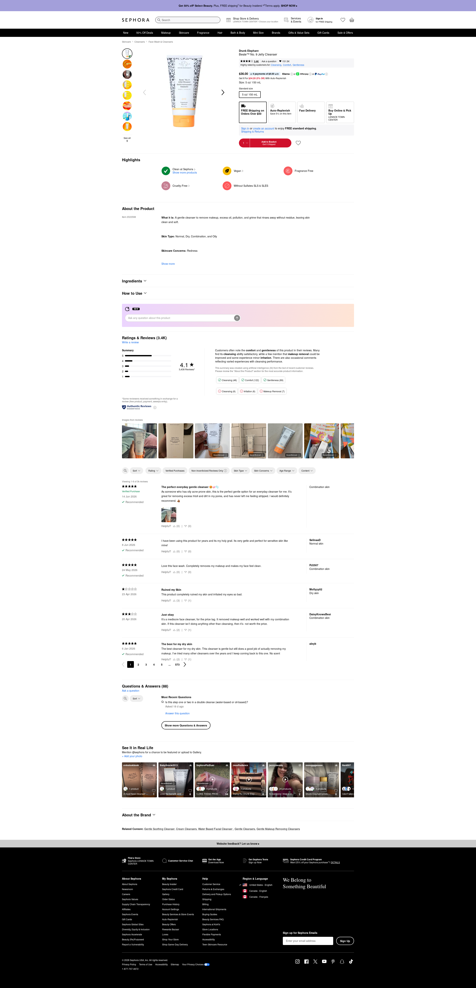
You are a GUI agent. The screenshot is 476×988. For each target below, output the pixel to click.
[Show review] (139, 440)
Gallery (165, 894)
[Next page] (184, 664)
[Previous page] (123, 664)
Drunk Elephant (249, 50)
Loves (165, 934)
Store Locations (210, 929)
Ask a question (269, 61)
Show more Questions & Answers (186, 725)
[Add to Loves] (298, 143)
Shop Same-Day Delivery (175, 944)
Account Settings (170, 909)
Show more (168, 263)
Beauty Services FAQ (212, 919)
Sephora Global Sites (133, 924)
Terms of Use (145, 964)
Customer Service (211, 884)
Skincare (184, 32)
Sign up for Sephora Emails (300, 933)
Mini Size (258, 32)
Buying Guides (209, 914)
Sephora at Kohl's (211, 924)
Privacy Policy (129, 964)
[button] (292, 74)
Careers (126, 894)
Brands (276, 32)
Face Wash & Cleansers (161, 41)
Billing (205, 904)
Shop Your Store (170, 939)
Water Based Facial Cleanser (215, 829)
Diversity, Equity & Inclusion (136, 929)
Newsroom (127, 889)
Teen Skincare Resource (214, 944)
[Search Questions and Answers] (125, 698)
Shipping (206, 899)
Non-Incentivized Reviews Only (207, 470)
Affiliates (126, 909)
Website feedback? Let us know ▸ (238, 843)
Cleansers (139, 41)
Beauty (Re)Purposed (133, 939)
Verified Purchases (174, 470)
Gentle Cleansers (245, 829)
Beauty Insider (169, 884)
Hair (220, 32)
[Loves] (342, 20)
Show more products (185, 172)
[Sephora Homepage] (135, 20)
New (125, 32)
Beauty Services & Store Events (178, 914)
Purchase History (170, 904)
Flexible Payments (211, 934)
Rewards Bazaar (170, 929)
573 (177, 664)
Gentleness (298, 64)
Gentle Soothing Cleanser (159, 829)
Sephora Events (130, 914)
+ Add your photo (132, 756)
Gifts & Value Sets (298, 32)
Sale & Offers (345, 32)
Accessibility (208, 939)
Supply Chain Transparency (136, 904)
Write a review (130, 342)
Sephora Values (130, 899)
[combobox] (187, 20)
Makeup (166, 32)
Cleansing (276, 64)
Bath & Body (238, 32)
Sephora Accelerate (132, 934)
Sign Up (345, 941)
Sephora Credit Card (172, 889)
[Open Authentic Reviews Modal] (154, 407)
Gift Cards (323, 32)
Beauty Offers (169, 924)
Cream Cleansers (186, 829)
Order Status (168, 899)
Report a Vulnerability (133, 944)
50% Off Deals (144, 32)
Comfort (287, 64)
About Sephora (129, 884)
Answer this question (177, 713)
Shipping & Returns (252, 131)
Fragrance (203, 32)
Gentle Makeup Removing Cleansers (278, 829)
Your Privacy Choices (193, 964)
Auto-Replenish (170, 919)
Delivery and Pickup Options (216, 894)
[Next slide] (222, 92)
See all (127, 139)
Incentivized (218, 454)
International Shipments (214, 909)
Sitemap (175, 964)
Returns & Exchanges (213, 889)
